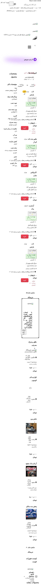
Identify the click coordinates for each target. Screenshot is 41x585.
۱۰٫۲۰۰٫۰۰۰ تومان (32, 165)
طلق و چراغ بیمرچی (33, 343)
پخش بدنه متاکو (31, 506)
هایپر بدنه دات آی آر (32, 140)
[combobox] (26, 5)
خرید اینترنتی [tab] (30, 85)
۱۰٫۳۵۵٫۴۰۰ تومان (32, 124)
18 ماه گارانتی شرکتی (31, 116)
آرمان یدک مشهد (31, 463)
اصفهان (26, 205)
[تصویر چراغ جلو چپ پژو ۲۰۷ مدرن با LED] (35, 23)
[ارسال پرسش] (35, 59)
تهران (27, 91)
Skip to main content (35, 0)
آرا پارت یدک (31, 207)
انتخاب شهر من (23, 331)
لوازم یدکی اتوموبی (33, 378)
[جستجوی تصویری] (15, 4)
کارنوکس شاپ (34, 174)
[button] (5, 4)
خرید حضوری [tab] (18, 85)
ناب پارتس (32, 93)
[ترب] (38, 4)
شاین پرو (34, 419)
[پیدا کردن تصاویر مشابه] (29, 47)
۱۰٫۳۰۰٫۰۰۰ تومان (32, 199)
